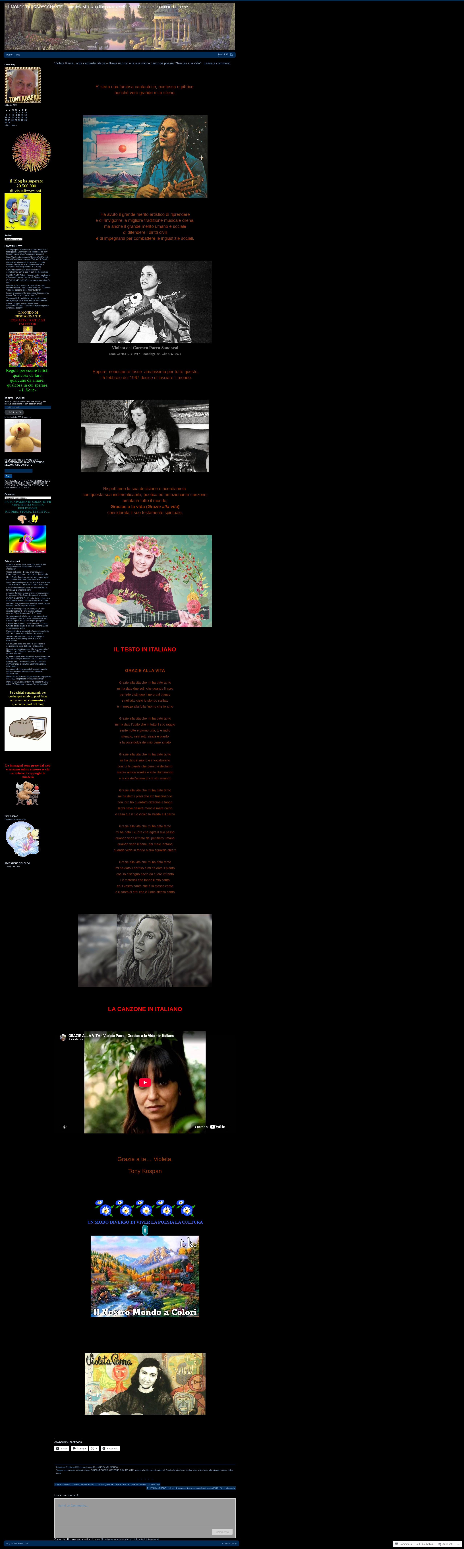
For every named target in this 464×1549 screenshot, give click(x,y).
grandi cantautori (157, 1470)
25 (22, 120)
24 (19, 120)
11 (22, 115)
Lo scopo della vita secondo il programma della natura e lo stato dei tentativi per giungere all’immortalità (26, 671)
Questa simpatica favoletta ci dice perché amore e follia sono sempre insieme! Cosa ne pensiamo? (28, 657)
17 (19, 117)
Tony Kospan (11, 816)
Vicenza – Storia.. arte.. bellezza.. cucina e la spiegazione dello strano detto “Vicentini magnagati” (26, 566)
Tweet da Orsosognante (15, 819)
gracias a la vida (142, 1470)
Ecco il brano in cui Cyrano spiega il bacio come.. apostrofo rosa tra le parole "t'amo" (27, 294)
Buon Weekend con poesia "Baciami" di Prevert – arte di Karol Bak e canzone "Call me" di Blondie (27, 258)
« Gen (7, 125)
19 (25, 117)
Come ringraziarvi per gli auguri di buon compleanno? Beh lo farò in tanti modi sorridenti (27, 271)
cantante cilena (83, 1470)
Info (18, 54)
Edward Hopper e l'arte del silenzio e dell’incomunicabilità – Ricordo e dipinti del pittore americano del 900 (27, 305)
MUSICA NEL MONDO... (108, 1467)
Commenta (222, 1531)
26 (25, 120)
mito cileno (203, 1470)
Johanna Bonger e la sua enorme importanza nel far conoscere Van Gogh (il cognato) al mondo (27, 594)
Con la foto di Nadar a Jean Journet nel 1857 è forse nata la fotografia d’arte (26, 589)
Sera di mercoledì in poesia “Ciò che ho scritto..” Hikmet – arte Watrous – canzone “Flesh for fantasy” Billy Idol (27, 651)
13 (6, 117)
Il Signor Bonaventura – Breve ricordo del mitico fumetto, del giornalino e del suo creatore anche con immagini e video (27, 626)
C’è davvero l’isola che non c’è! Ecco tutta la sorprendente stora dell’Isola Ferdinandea (25, 645)
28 (9, 123)
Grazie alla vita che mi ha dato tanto (181, 1470)
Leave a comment (217, 63)
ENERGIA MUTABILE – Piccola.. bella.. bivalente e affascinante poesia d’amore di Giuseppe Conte (28, 599)
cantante (71, 1470)
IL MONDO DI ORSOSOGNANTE (35, 7)
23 (16, 120)
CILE (131, 1470)
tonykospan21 (89, 1467)
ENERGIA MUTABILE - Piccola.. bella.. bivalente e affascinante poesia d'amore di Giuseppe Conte (28, 276)
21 (9, 120)
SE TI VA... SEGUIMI (14, 398)
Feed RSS (223, 54)
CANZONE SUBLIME (118, 1470)
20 (6, 120)
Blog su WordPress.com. (17, 1543)
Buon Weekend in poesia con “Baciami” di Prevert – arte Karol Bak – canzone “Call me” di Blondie (28, 583)
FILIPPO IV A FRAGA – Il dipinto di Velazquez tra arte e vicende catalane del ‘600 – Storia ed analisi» (191, 1488)
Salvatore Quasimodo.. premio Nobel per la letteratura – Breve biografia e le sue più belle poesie (25, 638)
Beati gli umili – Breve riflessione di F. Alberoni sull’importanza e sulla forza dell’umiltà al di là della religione (26, 664)
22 (12, 120)
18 (22, 117)
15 (12, 117)
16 (16, 117)
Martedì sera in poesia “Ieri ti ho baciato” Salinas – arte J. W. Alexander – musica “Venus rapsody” (28, 683)
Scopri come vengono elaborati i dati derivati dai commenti (130, 1539)
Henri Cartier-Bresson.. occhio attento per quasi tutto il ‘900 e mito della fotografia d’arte (27, 578)
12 (25, 115)
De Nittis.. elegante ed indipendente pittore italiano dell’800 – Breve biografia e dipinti (28, 604)
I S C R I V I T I (14, 412)
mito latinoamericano (218, 1470)
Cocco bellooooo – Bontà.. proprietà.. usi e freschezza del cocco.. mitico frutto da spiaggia (27, 573)
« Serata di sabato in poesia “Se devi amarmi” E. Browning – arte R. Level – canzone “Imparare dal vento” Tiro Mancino (107, 1484)
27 (6, 123)
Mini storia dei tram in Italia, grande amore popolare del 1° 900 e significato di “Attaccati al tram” (28, 677)
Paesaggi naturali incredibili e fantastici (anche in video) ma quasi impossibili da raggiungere (27, 632)
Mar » (14, 125)
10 (19, 115)
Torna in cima (228, 1543)
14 (9, 117)
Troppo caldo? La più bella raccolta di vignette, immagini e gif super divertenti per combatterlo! (26, 299)
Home (9, 54)
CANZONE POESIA (99, 1470)
